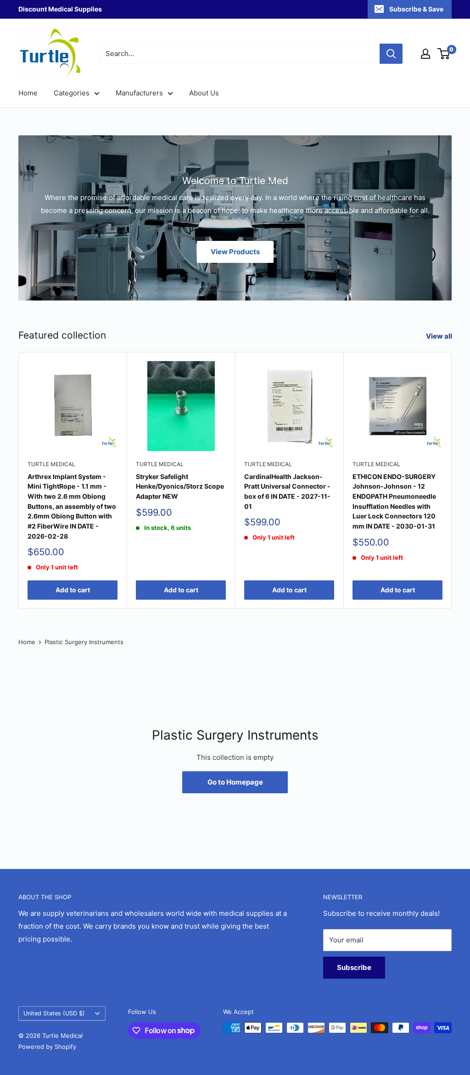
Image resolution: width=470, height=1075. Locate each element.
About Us (204, 93)
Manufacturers (139, 93)
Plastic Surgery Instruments (84, 642)
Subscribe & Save (416, 9)
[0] (444, 53)
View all (439, 336)
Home (28, 93)
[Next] (452, 481)
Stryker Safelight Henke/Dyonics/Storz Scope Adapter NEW (180, 486)
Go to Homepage (235, 782)
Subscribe (354, 967)
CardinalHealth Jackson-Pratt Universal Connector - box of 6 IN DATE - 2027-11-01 (287, 491)
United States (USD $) (54, 1013)
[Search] (391, 54)
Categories (72, 93)
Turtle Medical (51, 464)
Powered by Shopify (47, 1046)
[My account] (425, 54)
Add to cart (73, 590)
